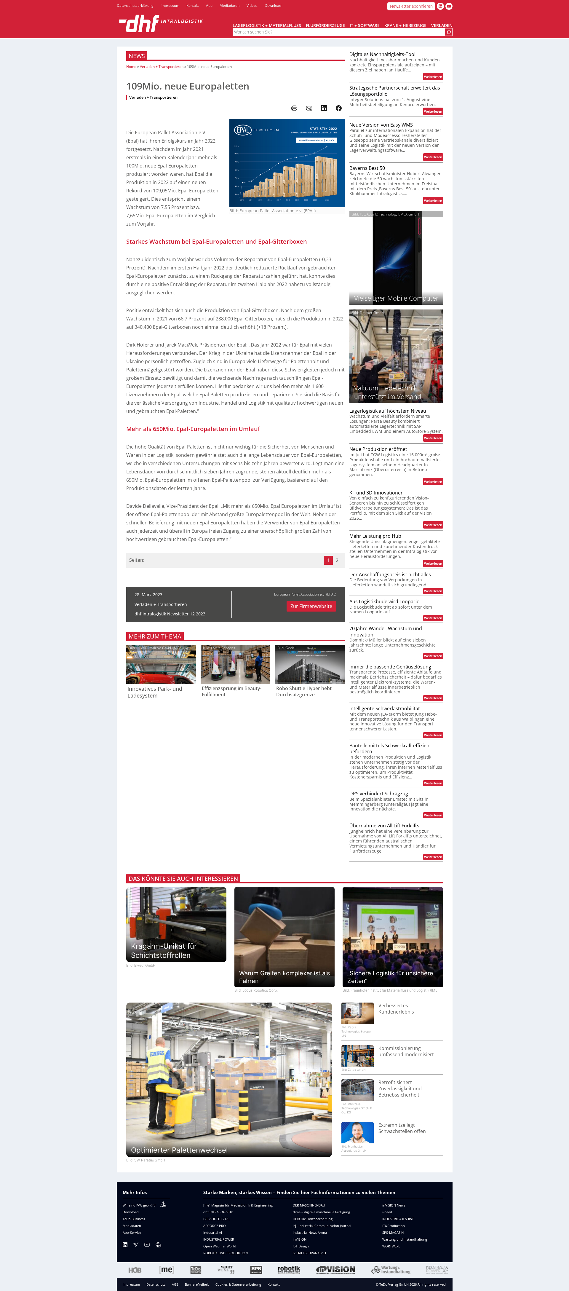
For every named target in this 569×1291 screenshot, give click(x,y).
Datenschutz (155, 1284)
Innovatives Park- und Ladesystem (154, 692)
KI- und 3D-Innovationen (376, 493)
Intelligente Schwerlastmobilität (384, 709)
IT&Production (393, 1225)
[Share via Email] (309, 108)
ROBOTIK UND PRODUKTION (225, 1253)
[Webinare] (158, 1246)
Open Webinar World (219, 1246)
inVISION (299, 1239)
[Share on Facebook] (339, 108)
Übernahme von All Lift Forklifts (384, 826)
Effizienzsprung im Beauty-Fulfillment (231, 691)
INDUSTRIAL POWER (218, 1239)
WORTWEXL (391, 1246)
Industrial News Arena (310, 1232)
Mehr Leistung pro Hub (375, 536)
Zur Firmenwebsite (311, 606)
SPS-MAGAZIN (393, 1232)
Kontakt (274, 1284)
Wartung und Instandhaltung (404, 1239)
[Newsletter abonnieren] (136, 1246)
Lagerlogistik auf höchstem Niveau (387, 411)
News (137, 56)
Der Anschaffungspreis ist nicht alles (390, 575)
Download (131, 1212)
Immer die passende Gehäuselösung (390, 667)
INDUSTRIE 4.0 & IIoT (398, 1219)
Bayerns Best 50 (367, 168)
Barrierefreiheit (197, 1284)
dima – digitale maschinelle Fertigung (321, 1212)
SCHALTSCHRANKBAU (309, 1253)
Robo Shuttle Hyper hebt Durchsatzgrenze (304, 691)
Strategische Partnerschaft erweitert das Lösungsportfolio (394, 91)
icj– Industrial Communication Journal (322, 1225)
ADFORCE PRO (214, 1225)
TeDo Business (134, 1219)
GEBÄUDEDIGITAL (216, 1219)
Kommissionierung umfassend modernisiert (406, 1051)
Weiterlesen (433, 77)
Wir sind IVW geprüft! (139, 1205)
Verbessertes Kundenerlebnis (396, 1009)
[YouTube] (147, 1246)
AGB (175, 1284)
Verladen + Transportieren (161, 66)
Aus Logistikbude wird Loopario (384, 602)
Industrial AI (212, 1232)
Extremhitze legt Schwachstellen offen (402, 1128)
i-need (387, 1212)
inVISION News (393, 1205)
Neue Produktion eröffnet (378, 449)
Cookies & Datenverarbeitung (238, 1284)
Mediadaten (132, 1225)
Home (131, 66)
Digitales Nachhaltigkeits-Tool (382, 54)
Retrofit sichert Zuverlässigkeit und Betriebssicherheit (400, 1088)
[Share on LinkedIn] (324, 108)
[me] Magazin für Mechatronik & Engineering (238, 1205)
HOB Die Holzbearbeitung (313, 1219)
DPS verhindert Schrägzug (378, 794)
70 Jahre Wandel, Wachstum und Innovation (385, 631)
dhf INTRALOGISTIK (218, 1212)
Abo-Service (132, 1232)
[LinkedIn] (125, 1245)
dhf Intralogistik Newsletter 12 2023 (170, 614)
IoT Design (301, 1246)
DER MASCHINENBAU (309, 1205)
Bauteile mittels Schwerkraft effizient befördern (390, 749)
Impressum (131, 1284)
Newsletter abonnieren (411, 6)
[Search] (448, 32)
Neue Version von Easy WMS (381, 125)
